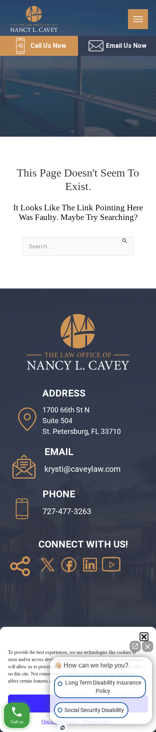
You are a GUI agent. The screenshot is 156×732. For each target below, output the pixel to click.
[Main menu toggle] (138, 19)
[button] (144, 637)
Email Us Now (126, 45)
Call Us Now (48, 45)
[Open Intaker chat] (62, 727)
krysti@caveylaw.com (82, 469)
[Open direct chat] (135, 646)
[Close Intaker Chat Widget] (147, 646)
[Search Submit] (125, 240)
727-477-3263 (66, 511)
